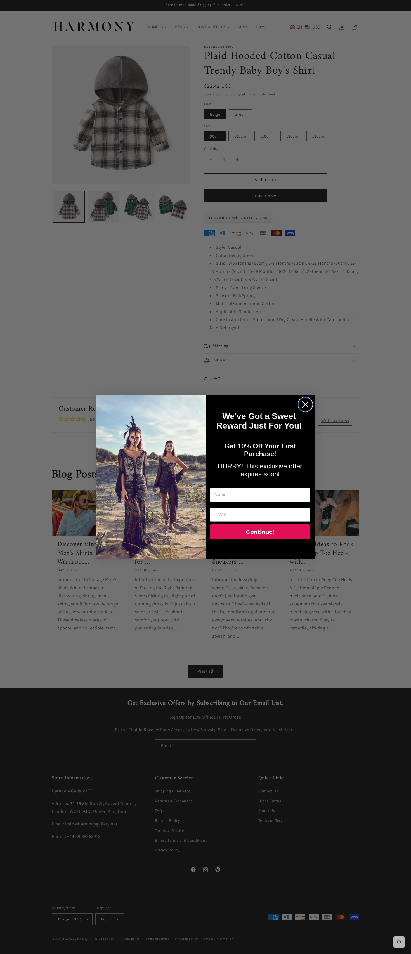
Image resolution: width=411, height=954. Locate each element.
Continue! (260, 532)
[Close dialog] (305, 404)
